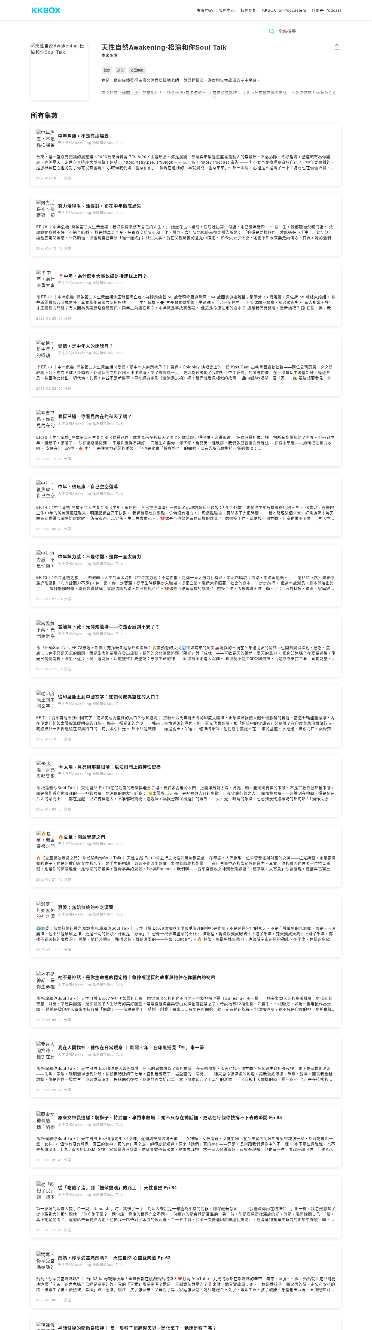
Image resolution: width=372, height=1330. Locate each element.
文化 (120, 70)
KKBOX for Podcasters (284, 10)
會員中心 (205, 10)
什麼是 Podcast (326, 10)
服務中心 (227, 10)
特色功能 (248, 10)
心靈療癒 (137, 70)
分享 (336, 47)
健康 (107, 70)
